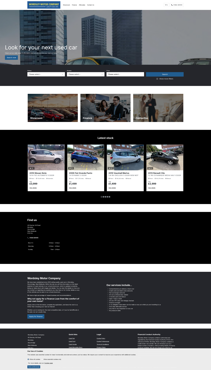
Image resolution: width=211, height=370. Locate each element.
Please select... (114, 74)
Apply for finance (36, 316)
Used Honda (73, 344)
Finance (74, 5)
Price (108, 70)
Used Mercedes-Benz (75, 347)
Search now (11, 58)
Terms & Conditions (103, 344)
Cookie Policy (101, 338)
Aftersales (82, 5)
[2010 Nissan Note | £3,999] (46, 157)
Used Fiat (72, 338)
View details (33, 188)
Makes (29, 70)
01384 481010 (177, 5)
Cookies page (48, 363)
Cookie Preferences (103, 341)
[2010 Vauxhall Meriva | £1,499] (125, 157)
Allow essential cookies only (52, 359)
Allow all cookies (35, 359)
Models (69, 70)
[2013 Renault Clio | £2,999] (164, 157)
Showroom (66, 5)
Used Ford (72, 341)
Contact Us (90, 5)
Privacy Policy (101, 347)
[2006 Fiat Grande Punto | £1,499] (85, 157)
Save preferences (33, 367)
